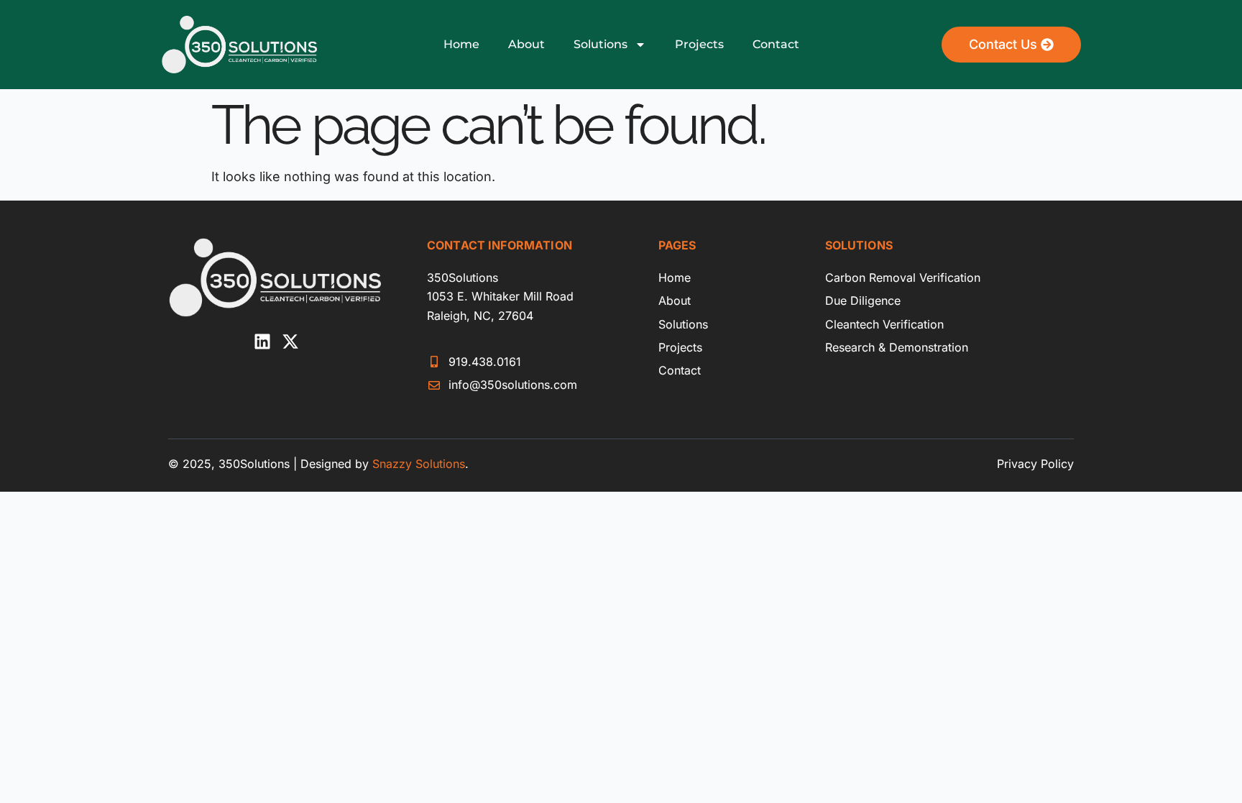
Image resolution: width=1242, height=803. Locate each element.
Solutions (600, 44)
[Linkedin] (262, 341)
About (526, 44)
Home (461, 44)
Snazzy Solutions (418, 463)
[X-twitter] (290, 341)
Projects (699, 44)
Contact (776, 44)
